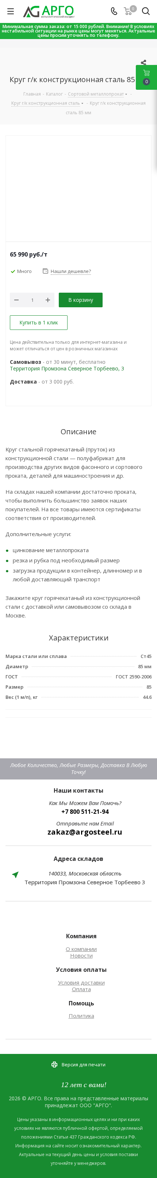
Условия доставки (81, 982)
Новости (81, 955)
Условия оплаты (81, 970)
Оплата (81, 989)
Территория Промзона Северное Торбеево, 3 (67, 368)
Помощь (81, 1003)
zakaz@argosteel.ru (84, 832)
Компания (81, 936)
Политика (81, 1015)
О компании (81, 948)
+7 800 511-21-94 (84, 812)
